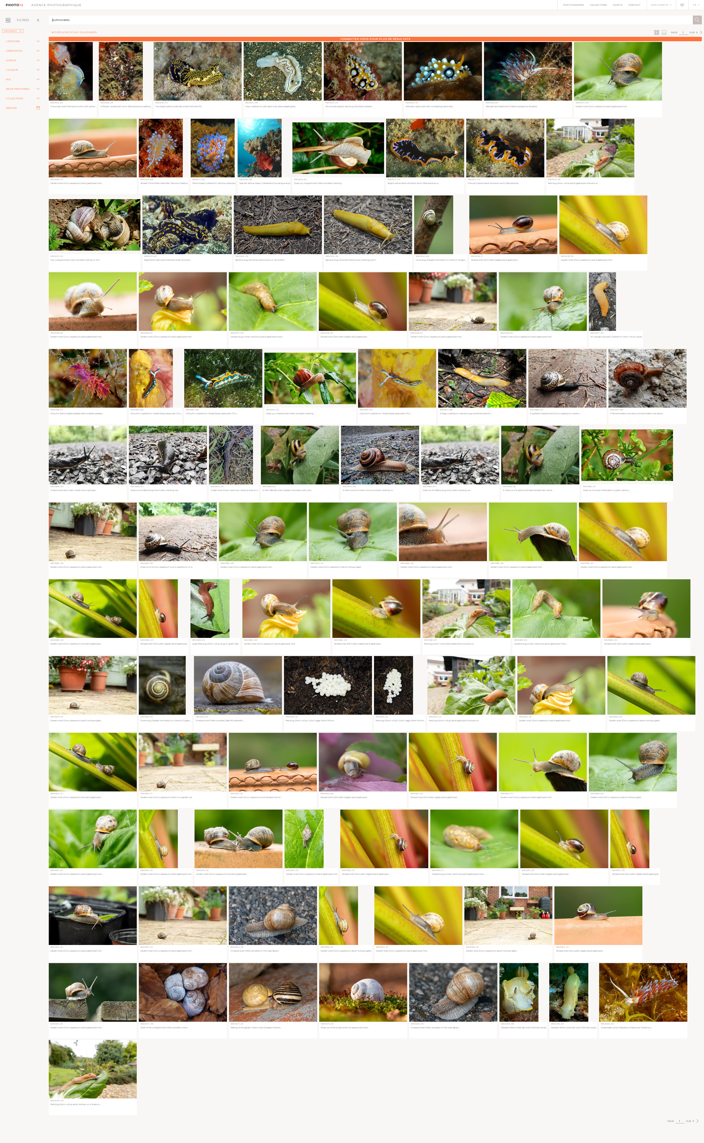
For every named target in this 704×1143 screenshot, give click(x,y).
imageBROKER (10, 31)
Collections (598, 5)
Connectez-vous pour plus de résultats (375, 39)
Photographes (573, 5)
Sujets (618, 5)
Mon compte (659, 5)
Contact (634, 5)
